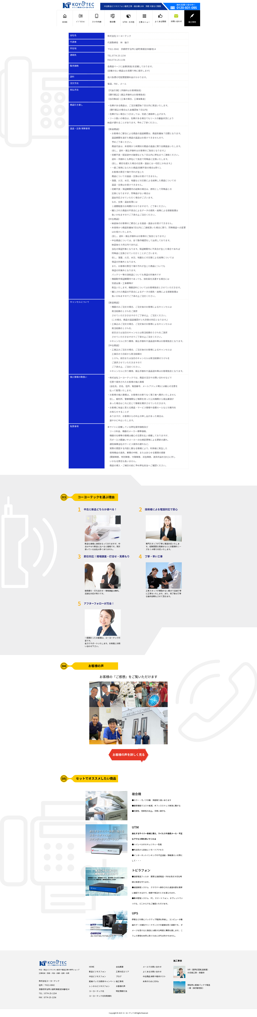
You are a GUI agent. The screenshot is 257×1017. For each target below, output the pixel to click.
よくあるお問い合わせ (152, 971)
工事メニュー (144, 22)
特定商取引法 (121, 991)
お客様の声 (120, 986)
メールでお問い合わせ (152, 966)
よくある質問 (160, 21)
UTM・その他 (128, 22)
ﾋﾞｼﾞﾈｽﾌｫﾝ (80, 21)
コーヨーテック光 (96, 991)
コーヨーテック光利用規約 (100, 996)
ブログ (119, 976)
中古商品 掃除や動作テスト (154, 976)
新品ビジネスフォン (97, 971)
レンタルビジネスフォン (99, 986)
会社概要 (119, 966)
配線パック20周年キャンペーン (102, 981)
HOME (64, 22)
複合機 (112, 21)
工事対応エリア (122, 971)
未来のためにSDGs (151, 981)
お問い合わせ (176, 21)
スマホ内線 (96, 21)
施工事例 (192, 22)
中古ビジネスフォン (97, 976)
